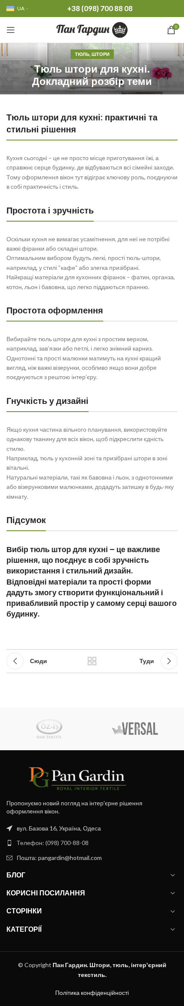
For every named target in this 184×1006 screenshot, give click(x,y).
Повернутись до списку (92, 661)
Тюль (82, 54)
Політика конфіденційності (92, 992)
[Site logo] (92, 29)
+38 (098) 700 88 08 (100, 8)
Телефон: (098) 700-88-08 (53, 842)
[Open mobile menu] (10, 29)
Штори (101, 54)
